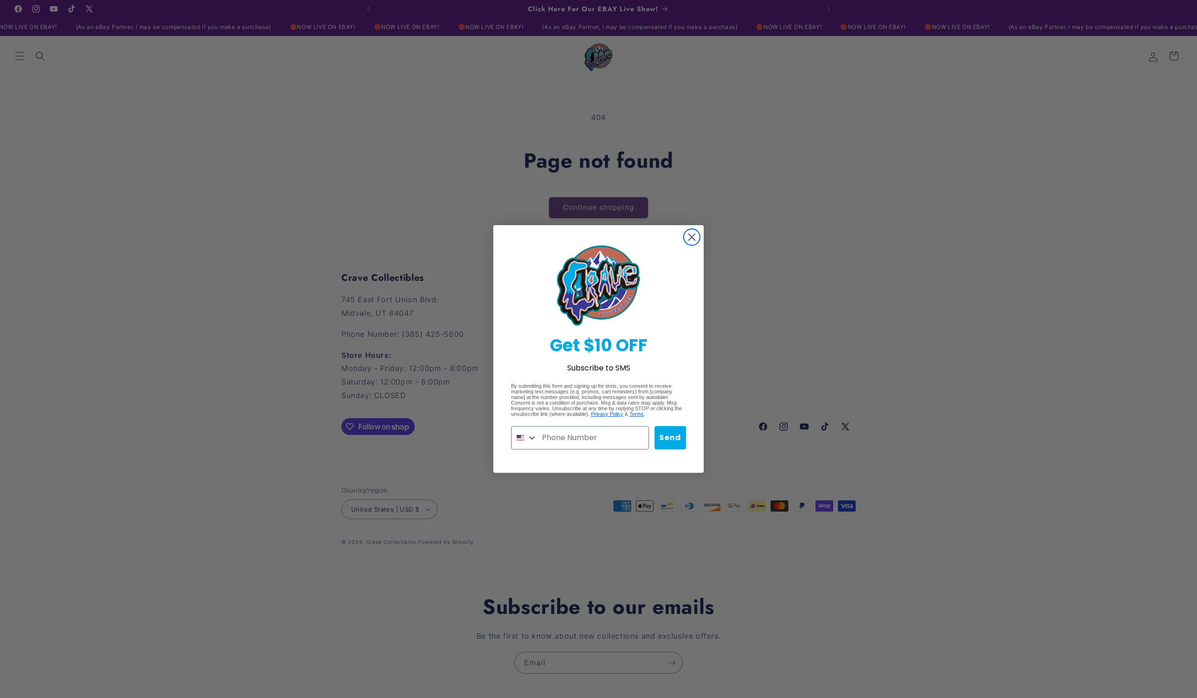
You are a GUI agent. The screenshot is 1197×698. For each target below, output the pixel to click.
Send (670, 437)
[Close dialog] (692, 237)
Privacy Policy (607, 414)
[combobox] (524, 438)
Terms (636, 414)
